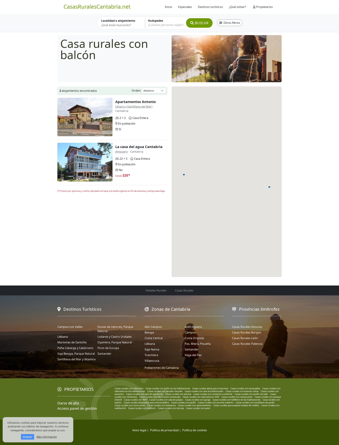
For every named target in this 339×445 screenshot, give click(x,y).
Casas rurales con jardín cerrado (251, 394)
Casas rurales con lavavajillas (245, 388)
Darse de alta (68, 403)
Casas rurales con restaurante (236, 396)
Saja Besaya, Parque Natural (76, 354)
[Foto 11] (89, 178)
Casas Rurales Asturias (247, 327)
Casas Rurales (184, 290)
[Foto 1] (73, 178)
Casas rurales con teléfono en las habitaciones (237, 399)
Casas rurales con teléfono (142, 408)
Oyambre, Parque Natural (114, 342)
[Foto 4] (78, 178)
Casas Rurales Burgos (246, 332)
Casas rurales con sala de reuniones (144, 394)
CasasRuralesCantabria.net (97, 6)
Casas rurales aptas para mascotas (210, 388)
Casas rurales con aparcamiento (194, 405)
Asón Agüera (193, 327)
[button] (184, 174)
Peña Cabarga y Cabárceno (75, 348)
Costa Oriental (194, 338)
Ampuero (121, 152)
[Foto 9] (86, 178)
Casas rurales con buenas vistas (241, 391)
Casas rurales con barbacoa (161, 405)
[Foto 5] (80, 178)
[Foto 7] (83, 178)
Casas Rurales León (245, 338)
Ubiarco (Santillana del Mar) (133, 107)
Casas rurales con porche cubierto (215, 402)
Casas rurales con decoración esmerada (159, 396)
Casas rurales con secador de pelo (165, 391)
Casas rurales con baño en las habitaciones (167, 388)
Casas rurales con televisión (129, 388)
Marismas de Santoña (72, 342)
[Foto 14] (94, 178)
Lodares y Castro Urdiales (114, 337)
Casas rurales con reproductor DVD (201, 396)
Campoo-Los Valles (70, 327)
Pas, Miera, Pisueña (198, 344)
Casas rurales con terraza (171, 408)
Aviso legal (139, 430)
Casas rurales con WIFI (135, 399)
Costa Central (154, 338)
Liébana (62, 337)
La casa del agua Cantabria (138, 146)
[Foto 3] (76, 178)
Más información (47, 436)
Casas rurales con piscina (178, 394)
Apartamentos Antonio (135, 101)
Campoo (190, 332)
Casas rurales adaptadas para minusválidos (146, 402)
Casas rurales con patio (198, 408)
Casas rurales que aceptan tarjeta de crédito (236, 405)
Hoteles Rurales (155, 290)
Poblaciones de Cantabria (162, 368)
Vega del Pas (193, 355)
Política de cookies (194, 430)
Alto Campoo (153, 327)
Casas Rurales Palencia (247, 344)
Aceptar (27, 436)
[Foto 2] (75, 178)
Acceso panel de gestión (77, 408)
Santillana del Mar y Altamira (76, 359)
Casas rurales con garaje (197, 399)
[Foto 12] (91, 178)
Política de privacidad (164, 430)
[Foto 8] (84, 178)
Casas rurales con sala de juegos (166, 399)
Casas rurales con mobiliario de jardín (255, 402)
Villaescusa (152, 361)
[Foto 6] (81, 178)
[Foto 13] (92, 178)
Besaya (149, 332)
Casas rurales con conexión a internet (213, 394)
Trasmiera (151, 355)
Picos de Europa (108, 348)
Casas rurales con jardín (183, 402)
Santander (104, 354)
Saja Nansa (152, 349)
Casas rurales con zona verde (130, 405)
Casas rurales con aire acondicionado (204, 391)
